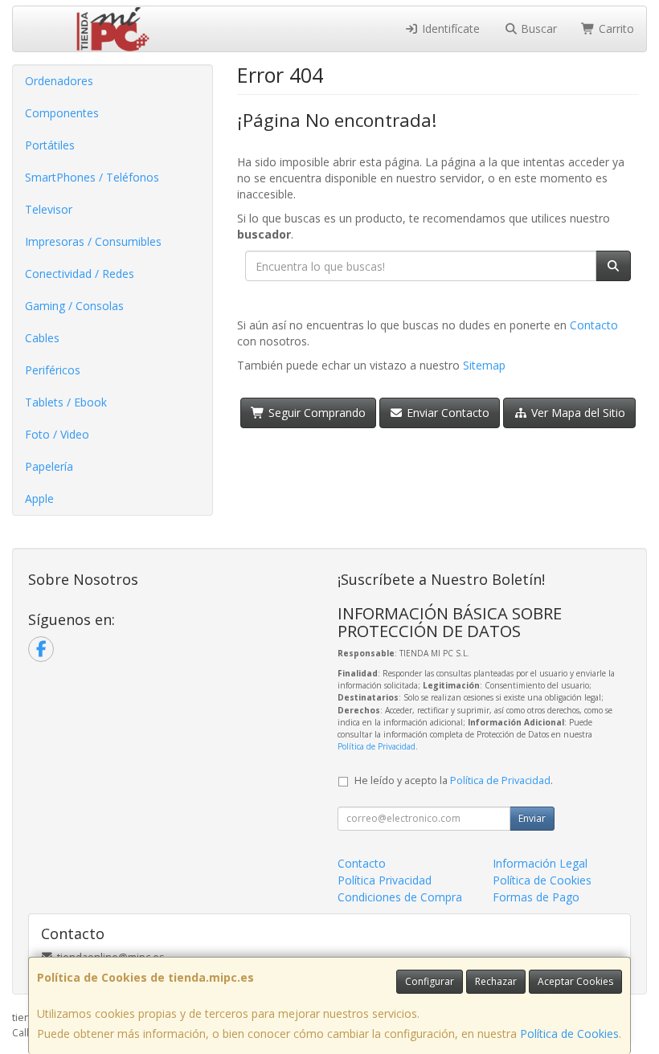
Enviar (532, 818)
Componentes (62, 113)
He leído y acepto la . (453, 780)
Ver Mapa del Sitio (576, 412)
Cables (42, 337)
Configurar (429, 981)
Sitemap (484, 365)
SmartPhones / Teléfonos (92, 177)
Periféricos (52, 370)
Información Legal (540, 863)
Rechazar (496, 981)
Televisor (48, 209)
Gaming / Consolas (74, 305)
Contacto (594, 325)
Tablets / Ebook (66, 402)
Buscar (537, 28)
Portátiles (50, 145)
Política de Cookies (569, 1033)
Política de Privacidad (376, 746)
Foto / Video (57, 434)
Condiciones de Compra (400, 897)
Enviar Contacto (446, 412)
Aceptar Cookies (575, 981)
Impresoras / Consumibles (93, 241)
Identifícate (449, 28)
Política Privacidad (385, 880)
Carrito (615, 28)
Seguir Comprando (315, 412)
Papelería (49, 466)
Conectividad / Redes (79, 273)
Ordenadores (59, 80)
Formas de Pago (536, 897)
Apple (39, 498)
